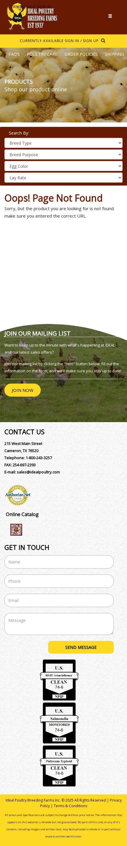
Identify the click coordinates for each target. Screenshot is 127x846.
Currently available (42, 40)
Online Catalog (22, 514)
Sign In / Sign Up (82, 40)
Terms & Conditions (70, 805)
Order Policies (81, 54)
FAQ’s (14, 54)
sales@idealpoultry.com (38, 472)
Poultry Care (42, 54)
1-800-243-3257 (39, 457)
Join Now (22, 390)
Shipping (114, 54)
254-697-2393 (24, 464)
